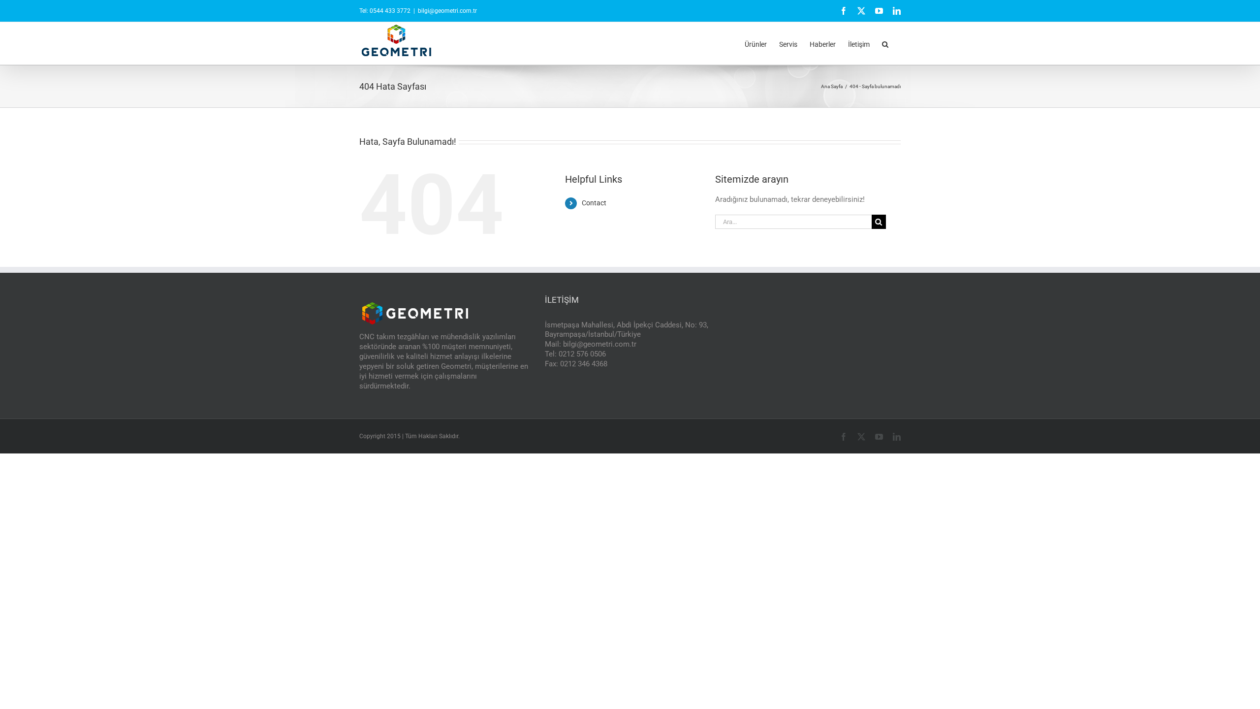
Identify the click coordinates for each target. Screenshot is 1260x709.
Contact (594, 203)
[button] (885, 43)
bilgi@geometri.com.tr (447, 10)
